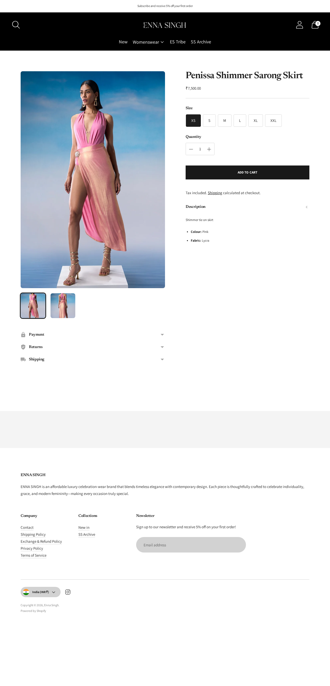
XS (193, 120)
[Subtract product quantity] (191, 149)
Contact (27, 527)
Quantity (193, 137)
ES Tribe (178, 42)
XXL (273, 120)
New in (83, 527)
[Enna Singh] (165, 25)
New (123, 42)
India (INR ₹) (40, 592)
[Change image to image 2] (63, 305)
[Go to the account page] (299, 25)
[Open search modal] (16, 25)
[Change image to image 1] (33, 305)
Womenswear (146, 42)
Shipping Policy (33, 534)
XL (256, 120)
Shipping (215, 193)
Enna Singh (51, 605)
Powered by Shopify (33, 611)
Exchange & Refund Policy (41, 541)
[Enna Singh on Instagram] (68, 593)
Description (195, 207)
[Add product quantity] (209, 149)
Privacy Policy (32, 548)
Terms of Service (33, 555)
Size (189, 108)
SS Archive (201, 42)
